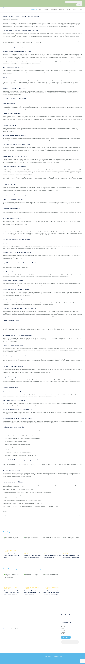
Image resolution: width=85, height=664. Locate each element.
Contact (75, 9)
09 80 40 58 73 (5, 662)
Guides (68, 9)
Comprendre (34, 9)
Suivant (79, 515)
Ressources (61, 9)
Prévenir (46, 9)
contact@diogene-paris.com (70, 641)
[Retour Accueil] (8, 9)
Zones (81, 9)
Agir (40, 9)
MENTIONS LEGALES (24, 656)
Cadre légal (54, 9)
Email (79, 4)
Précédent (5, 515)
